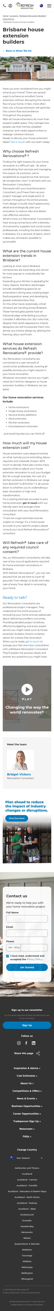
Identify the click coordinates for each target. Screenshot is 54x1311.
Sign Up (27, 1025)
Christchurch (27, 1214)
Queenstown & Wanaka (27, 1244)
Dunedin (27, 1220)
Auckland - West (27, 1209)
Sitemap (36, 1293)
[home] (26, 6)
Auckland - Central (27, 1179)
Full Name (12, 912)
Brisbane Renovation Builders (33, 16)
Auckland (27, 1174)
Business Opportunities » (27, 1106)
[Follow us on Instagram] (19, 1043)
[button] (41, 6)
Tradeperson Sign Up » (27, 1121)
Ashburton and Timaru (27, 1168)
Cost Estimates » (27, 1075)
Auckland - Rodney (27, 1203)
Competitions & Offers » (27, 1091)
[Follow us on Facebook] (27, 1043)
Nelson (27, 1238)
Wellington (27, 1273)
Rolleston (27, 1249)
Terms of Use (26, 1293)
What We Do (8, 19)
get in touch (32, 641)
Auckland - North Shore (27, 1197)
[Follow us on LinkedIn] (34, 1043)
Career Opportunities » (27, 1113)
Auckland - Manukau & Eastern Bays (27, 1191)
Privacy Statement (11, 1293)
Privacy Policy (34, 959)
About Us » (27, 1083)
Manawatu (27, 1232)
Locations (14, 16)
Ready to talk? (15, 597)
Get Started (27, 967)
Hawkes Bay (27, 1226)
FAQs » (27, 1136)
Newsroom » (27, 1129)
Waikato (27, 1261)
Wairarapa (27, 1267)
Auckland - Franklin (27, 1185)
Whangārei (27, 1279)
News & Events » (27, 1098)
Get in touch (18, 142)
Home (5, 16)
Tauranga (27, 1255)
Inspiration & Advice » (27, 1068)
